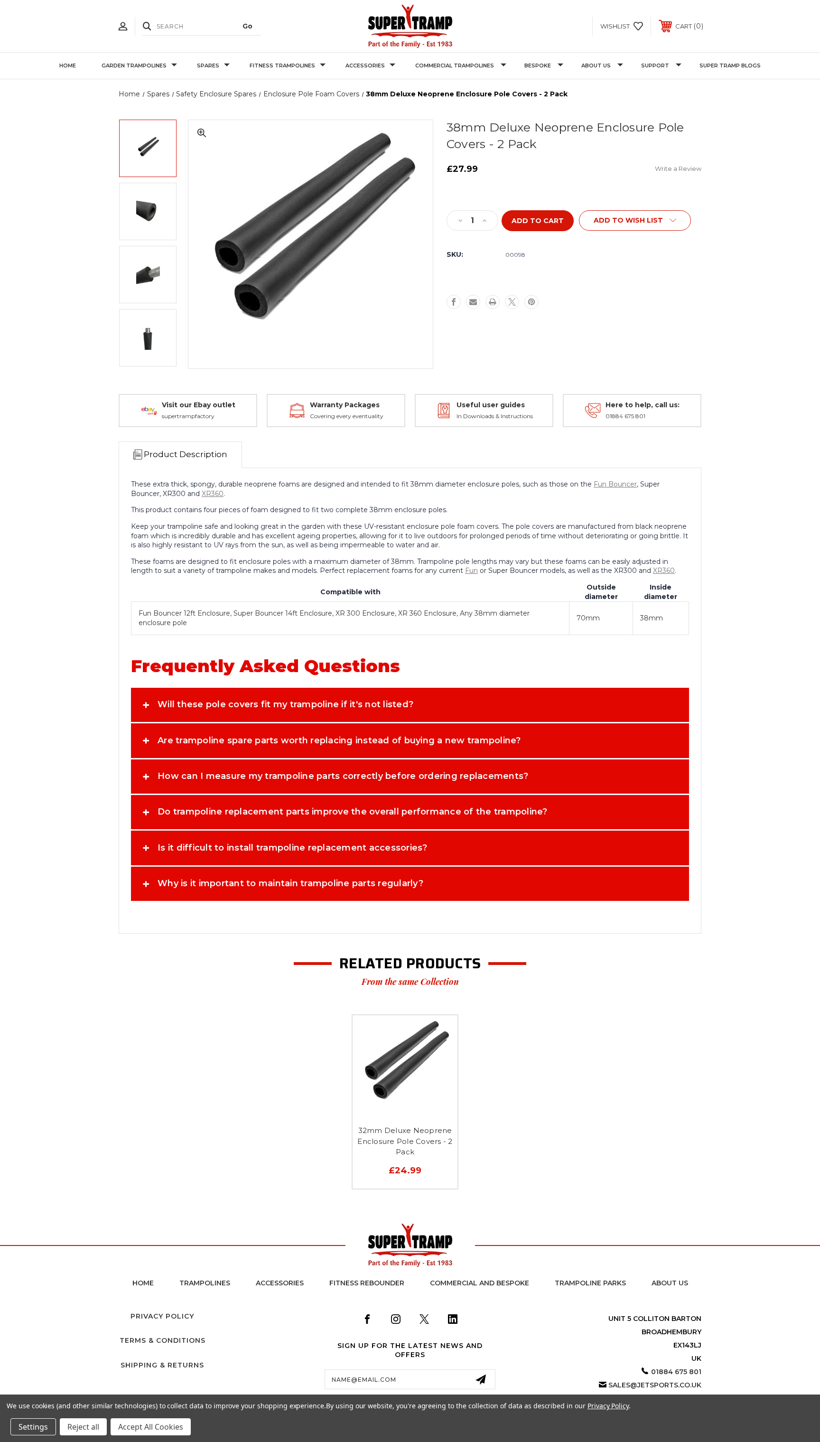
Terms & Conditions (162, 1340)
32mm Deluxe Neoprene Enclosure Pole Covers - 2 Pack (404, 1141)
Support (655, 65)
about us (670, 1283)
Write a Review (678, 168)
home (143, 1283)
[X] (512, 302)
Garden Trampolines (134, 65)
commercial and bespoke (479, 1283)
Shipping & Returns (162, 1365)
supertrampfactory (188, 416)
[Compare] (426, 1112)
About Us (596, 65)
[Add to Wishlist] (405, 1112)
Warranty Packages (345, 405)
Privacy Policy (162, 1316)
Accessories (365, 65)
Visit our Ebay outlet (198, 405)
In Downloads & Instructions (495, 416)
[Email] (473, 302)
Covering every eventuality (346, 416)
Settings (33, 1427)
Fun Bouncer (615, 484)
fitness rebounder (366, 1283)
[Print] (492, 302)
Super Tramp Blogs (730, 65)
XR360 (213, 493)
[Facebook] (454, 302)
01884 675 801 (625, 416)
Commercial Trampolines (454, 65)
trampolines (204, 1283)
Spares (208, 65)
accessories (280, 1283)
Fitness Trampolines (282, 65)
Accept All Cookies (150, 1427)
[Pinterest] (531, 302)
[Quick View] (383, 1112)
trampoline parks (590, 1283)
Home (67, 65)
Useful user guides (491, 405)
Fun (471, 570)
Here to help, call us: (643, 405)
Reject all (83, 1427)
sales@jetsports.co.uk (654, 1385)
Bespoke (537, 65)
